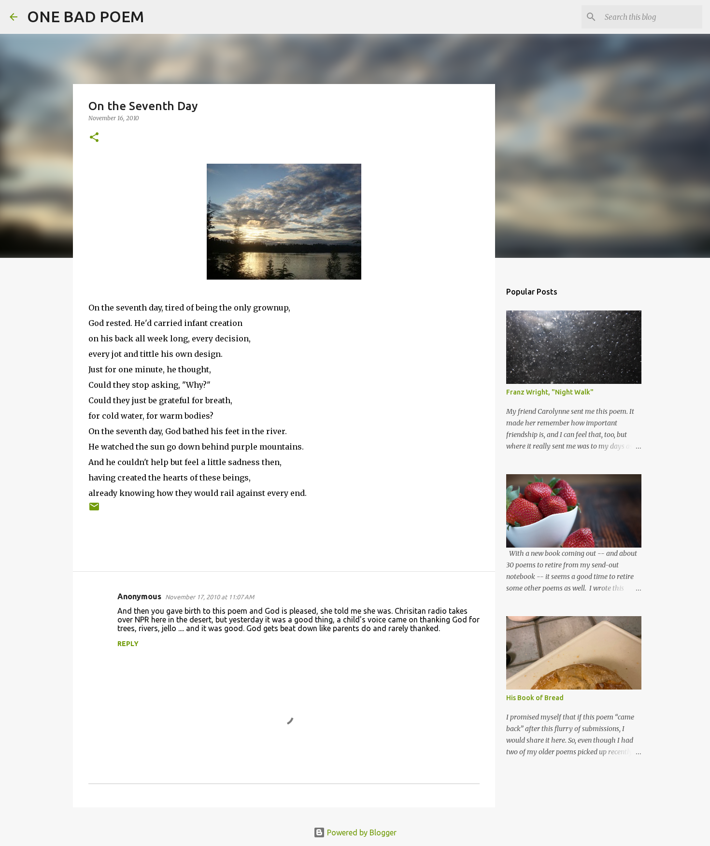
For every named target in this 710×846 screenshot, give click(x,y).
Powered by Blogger (361, 832)
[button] (94, 137)
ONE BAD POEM (85, 16)
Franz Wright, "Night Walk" (550, 392)
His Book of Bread (535, 698)
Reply (128, 644)
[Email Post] (94, 510)
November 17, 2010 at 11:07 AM (209, 596)
